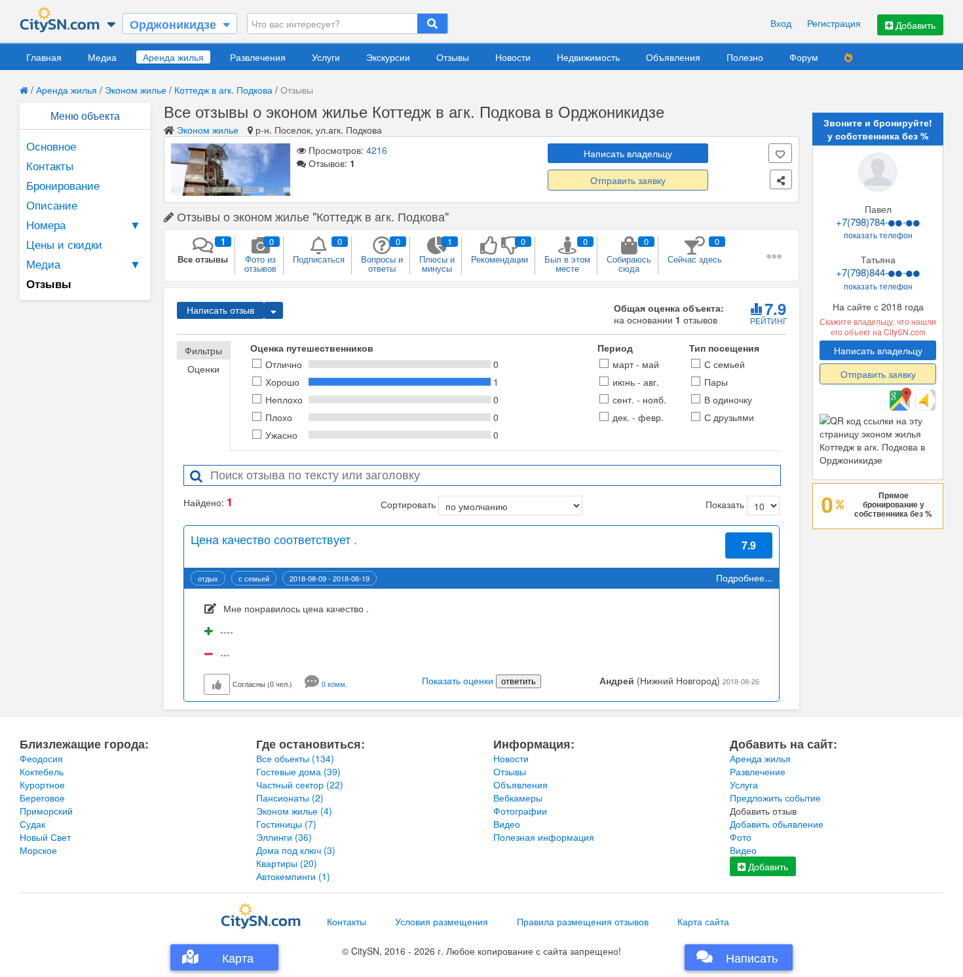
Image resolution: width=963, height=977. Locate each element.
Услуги (326, 57)
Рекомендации (499, 250)
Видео (506, 823)
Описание (51, 204)
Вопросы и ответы (382, 254)
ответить (518, 681)
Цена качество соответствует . (274, 538)
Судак (32, 823)
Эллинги (284, 836)
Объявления (673, 57)
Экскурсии (388, 57)
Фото (740, 836)
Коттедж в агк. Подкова (223, 89)
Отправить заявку (628, 180)
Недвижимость (588, 57)
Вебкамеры (517, 797)
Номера (83, 224)
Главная (44, 57)
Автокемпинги (293, 876)
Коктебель (42, 771)
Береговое (42, 797)
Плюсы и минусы (437, 254)
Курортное (42, 784)
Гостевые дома (298, 771)
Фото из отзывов (260, 254)
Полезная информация (543, 836)
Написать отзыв (220, 310)
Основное (51, 146)
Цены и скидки (64, 244)
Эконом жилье (135, 89)
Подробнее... (744, 577)
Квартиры (286, 863)
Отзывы (452, 57)
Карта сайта (703, 921)
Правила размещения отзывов (583, 921)
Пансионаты (290, 797)
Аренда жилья (173, 57)
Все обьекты (295, 758)
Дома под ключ (295, 850)
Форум (803, 57)
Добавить (914, 24)
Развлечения (258, 57)
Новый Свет (45, 836)
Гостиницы (286, 823)
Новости (513, 57)
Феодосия (41, 758)
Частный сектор (299, 784)
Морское (38, 850)
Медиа (102, 57)
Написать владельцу (628, 153)
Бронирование (63, 185)
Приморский (46, 810)
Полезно (745, 57)
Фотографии (520, 810)
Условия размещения (441, 921)
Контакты (49, 165)
